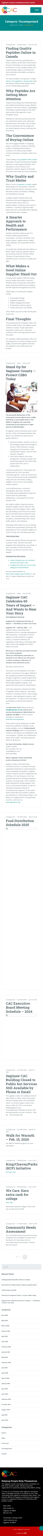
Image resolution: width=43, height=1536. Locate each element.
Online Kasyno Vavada (9, 1290)
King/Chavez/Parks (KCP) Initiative (22, 1166)
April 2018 (5, 1420)
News (3, 1438)
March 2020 (5, 1378)
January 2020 (6, 1383)
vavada (4, 1454)
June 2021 (5, 1368)
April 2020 (5, 1373)
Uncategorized (10, 45)
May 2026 (5, 1320)
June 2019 (5, 1389)
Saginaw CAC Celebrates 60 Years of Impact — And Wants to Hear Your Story (21, 605)
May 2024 (5, 1357)
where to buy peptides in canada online (19, 81)
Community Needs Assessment (21, 1229)
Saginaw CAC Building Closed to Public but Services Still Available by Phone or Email (21, 1084)
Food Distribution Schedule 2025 (20, 822)
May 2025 (5, 1336)
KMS (25, 1533)
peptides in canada (24, 184)
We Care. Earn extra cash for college (17, 1194)
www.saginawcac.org (13, 802)
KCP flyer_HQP (11, 1172)
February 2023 (6, 1362)
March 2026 (5, 1326)
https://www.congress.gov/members (18, 574)
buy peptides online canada (27, 159)
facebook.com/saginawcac (15, 719)
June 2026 (5, 1315)
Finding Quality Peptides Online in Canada (21, 52)
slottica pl (5, 1443)
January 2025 (6, 1352)
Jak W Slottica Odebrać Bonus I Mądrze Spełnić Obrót (19, 1285)
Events (4, 1433)
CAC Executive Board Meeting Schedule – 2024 (19, 1007)
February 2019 (6, 1399)
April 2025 (5, 1341)
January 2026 (6, 1331)
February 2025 (6, 1347)
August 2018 (6, 1410)
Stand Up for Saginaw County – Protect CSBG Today (21, 373)
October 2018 (6, 1404)
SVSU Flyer (9, 1202)
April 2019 (5, 1394)
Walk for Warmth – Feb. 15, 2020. (20, 1137)
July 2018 (4, 1415)
